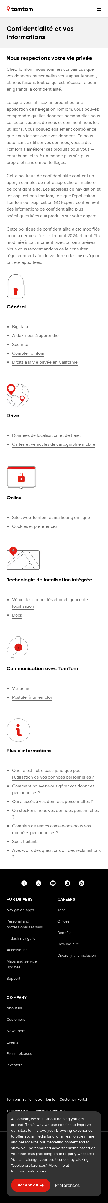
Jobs (61, 910)
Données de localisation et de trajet (46, 435)
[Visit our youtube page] (54, 883)
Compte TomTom (28, 353)
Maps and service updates (22, 964)
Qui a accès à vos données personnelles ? (52, 801)
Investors (14, 1065)
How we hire (68, 944)
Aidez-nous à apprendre (35, 335)
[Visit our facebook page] (25, 883)
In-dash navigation (22, 938)
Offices (63, 921)
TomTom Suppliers (50, 1110)
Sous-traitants (25, 841)
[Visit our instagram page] (83, 883)
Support (13, 978)
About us (14, 1008)
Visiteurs (20, 688)
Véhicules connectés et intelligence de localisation (50, 602)
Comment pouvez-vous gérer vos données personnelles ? (53, 789)
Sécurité (20, 344)
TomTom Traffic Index (24, 1099)
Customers (16, 1019)
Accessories (17, 950)
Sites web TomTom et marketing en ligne (51, 517)
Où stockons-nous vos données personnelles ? (55, 813)
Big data (20, 326)
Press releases (19, 1053)
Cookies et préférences (34, 526)
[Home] (20, 9)
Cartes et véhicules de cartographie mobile (53, 444)
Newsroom (16, 1031)
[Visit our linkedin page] (68, 883)
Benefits (64, 932)
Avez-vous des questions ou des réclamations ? (56, 853)
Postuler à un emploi (32, 697)
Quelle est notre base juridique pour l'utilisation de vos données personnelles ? (53, 773)
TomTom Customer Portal (66, 1099)
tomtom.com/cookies (28, 1171)
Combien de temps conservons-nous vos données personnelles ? (51, 829)
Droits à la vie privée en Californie (45, 362)
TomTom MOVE (19, 1110)
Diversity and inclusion (76, 955)
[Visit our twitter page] (39, 883)
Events (12, 1042)
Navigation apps (20, 910)
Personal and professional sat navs (25, 924)
